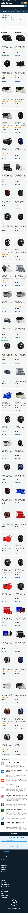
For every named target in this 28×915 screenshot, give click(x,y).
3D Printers (19, 11)
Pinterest (18, 847)
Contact (3, 882)
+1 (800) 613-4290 (5, 854)
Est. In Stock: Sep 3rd (5, 55)
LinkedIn (15, 847)
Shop (2, 862)
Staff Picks (13, 11)
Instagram (13, 847)
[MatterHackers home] (6, 3)
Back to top (14, 833)
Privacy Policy (5, 893)
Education (4, 869)
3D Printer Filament (6, 15)
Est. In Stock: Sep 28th (19, 677)
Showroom (4, 865)
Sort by (3, 27)
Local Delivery (5, 886)
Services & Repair (5, 874)
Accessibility (4, 897)
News (2, 863)
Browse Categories (7, 30)
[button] (14, 9)
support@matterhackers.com (10, 856)
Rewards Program (6, 888)
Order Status (5, 884)
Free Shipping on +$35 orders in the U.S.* (9, 0)
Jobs (2, 889)
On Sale (5, 24)
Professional (5, 867)
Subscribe (14, 843)
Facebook (7, 847)
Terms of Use (4, 895)
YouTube (20, 847)
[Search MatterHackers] (25, 6)
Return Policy (5, 891)
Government (4, 873)
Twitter (10, 847)
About (3, 880)
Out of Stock (17, 651)
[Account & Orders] (22, 3)
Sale (9, 11)
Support (3, 871)
